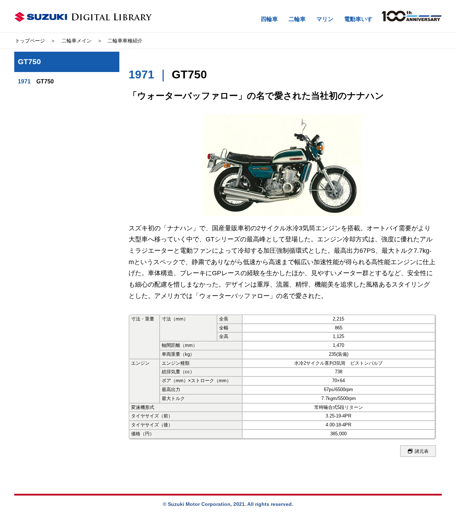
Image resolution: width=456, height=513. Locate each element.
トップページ (30, 40)
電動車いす (358, 19)
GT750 (36, 81)
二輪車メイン (77, 40)
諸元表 (422, 451)
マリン (324, 19)
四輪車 (269, 19)
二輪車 (297, 19)
